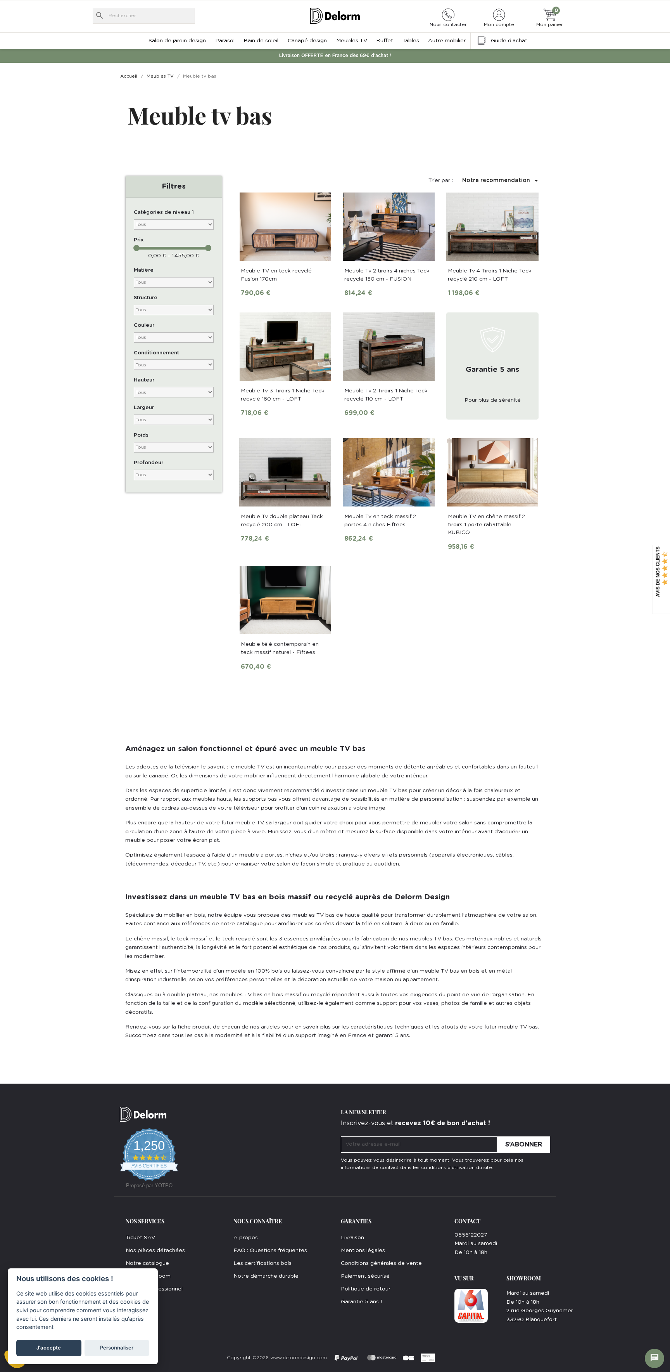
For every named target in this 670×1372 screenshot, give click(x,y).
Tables (410, 40)
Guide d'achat (509, 40)
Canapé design (307, 40)
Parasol (225, 40)
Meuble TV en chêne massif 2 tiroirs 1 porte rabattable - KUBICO (486, 524)
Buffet (384, 40)
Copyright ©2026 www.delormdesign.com (277, 1357)
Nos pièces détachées (155, 1250)
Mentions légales (363, 1250)
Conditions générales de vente (381, 1263)
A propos (245, 1237)
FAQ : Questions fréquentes (270, 1250)
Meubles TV (351, 40)
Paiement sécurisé (365, 1276)
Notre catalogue (147, 1263)
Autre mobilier (447, 40)
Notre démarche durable (266, 1276)
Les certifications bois (262, 1263)
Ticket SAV (140, 1237)
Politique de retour (365, 1289)
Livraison (352, 1237)
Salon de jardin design (177, 40)
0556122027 (470, 1235)
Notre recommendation (501, 180)
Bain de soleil (260, 40)
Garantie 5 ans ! (361, 1301)
